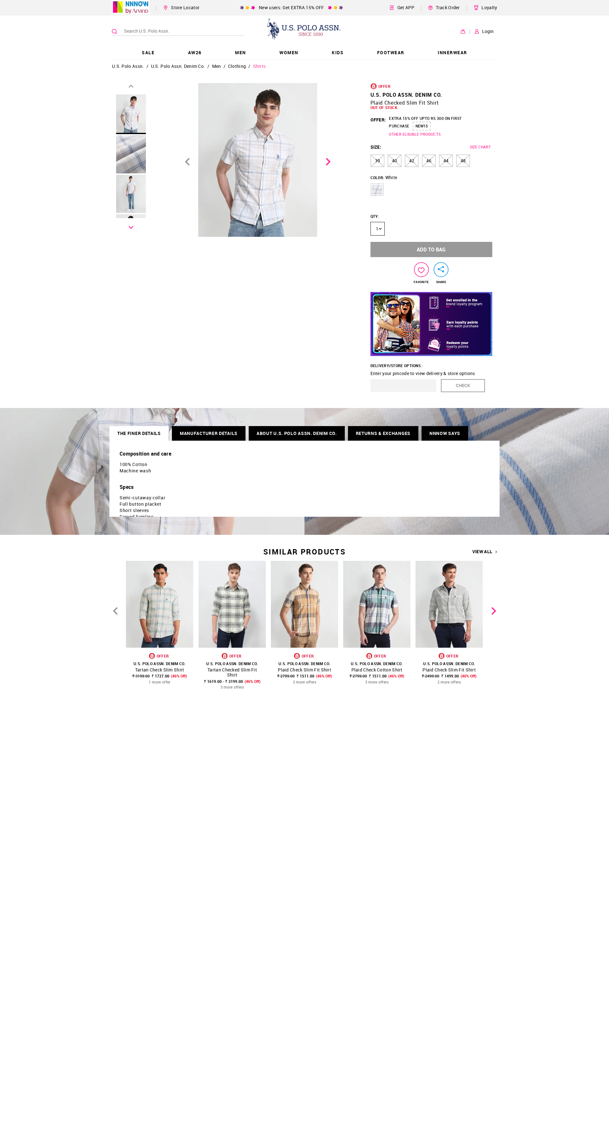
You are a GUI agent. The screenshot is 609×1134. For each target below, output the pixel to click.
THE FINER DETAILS (139, 433)
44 (446, 161)
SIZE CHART (480, 146)
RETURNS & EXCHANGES (383, 433)
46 (428, 161)
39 (377, 161)
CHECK (463, 385)
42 (411, 161)
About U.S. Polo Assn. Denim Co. (297, 433)
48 (463, 161)
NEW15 (422, 125)
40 (394, 161)
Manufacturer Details (209, 433)
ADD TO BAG (431, 249)
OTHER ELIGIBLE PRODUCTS (415, 134)
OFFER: (378, 120)
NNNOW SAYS (444, 433)
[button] (377, 189)
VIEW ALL (482, 551)
